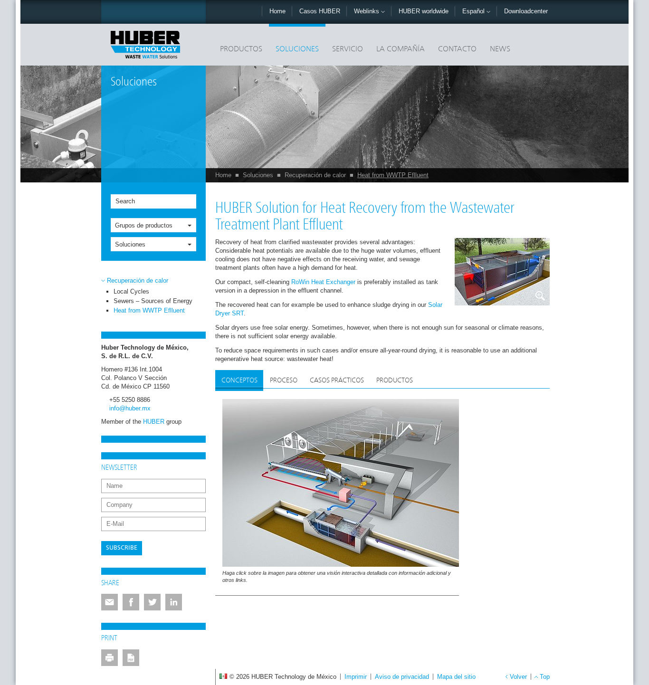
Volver (518, 677)
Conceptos (239, 380)
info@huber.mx (130, 408)
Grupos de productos (143, 225)
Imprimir (355, 677)
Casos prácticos (337, 380)
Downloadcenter (526, 11)
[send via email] (109, 602)
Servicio (347, 49)
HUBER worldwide (424, 11)
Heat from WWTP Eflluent (393, 175)
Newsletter (119, 468)
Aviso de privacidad (402, 677)
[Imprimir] (109, 657)
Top (545, 677)
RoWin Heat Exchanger (323, 281)
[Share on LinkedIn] (173, 602)
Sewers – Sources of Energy (153, 300)
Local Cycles (131, 291)
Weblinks (367, 11)
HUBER (153, 421)
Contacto (457, 49)
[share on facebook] (131, 602)
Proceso (283, 380)
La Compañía (400, 49)
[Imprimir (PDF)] (131, 657)
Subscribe (121, 548)
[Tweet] (152, 602)
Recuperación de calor (315, 175)
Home (277, 11)
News (500, 49)
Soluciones (297, 49)
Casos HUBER (319, 11)
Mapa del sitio (456, 677)
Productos (241, 49)
